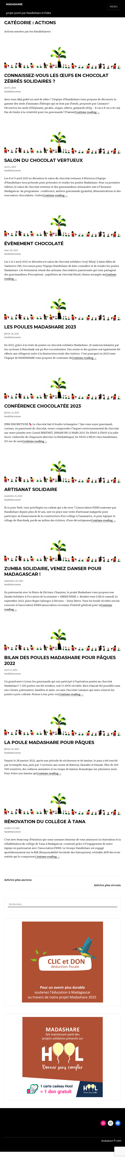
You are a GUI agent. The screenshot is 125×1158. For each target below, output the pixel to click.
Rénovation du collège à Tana (44, 821)
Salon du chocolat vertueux (43, 160)
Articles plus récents (107, 885)
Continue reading (87, 112)
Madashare (14, 4)
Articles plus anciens (18, 879)
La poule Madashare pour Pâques (49, 742)
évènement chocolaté (34, 243)
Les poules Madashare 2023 (40, 327)
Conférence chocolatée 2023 (42, 406)
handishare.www (12, 91)
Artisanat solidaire (30, 489)
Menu (114, 6)
